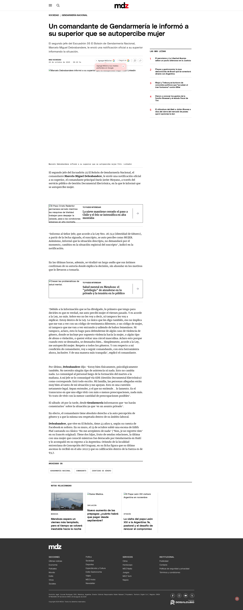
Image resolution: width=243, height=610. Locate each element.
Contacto (163, 565)
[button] (50, 5)
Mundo (52, 572)
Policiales (53, 569)
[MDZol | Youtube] (186, 596)
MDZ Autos (90, 579)
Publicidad (163, 561)
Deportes (90, 564)
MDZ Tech (127, 576)
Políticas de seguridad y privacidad (174, 569)
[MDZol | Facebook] (173, 596)
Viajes (88, 576)
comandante (81, 471)
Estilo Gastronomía (94, 572)
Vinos (51, 580)
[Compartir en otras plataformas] (140, 60)
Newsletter (90, 583)
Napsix (126, 580)
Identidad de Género (101, 471)
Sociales (52, 584)
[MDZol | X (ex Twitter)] (192, 596)
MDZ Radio (127, 569)
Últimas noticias (55, 561)
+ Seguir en (122, 60)
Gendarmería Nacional (60, 471)
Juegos (126, 572)
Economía (53, 565)
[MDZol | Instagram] (179, 596)
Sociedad (54, 15)
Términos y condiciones (169, 572)
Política (89, 557)
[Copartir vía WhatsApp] (135, 60)
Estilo (51, 576)
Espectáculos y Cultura (96, 568)
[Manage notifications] (237, 599)
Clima (125, 561)
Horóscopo (127, 565)
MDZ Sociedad (55, 60)
